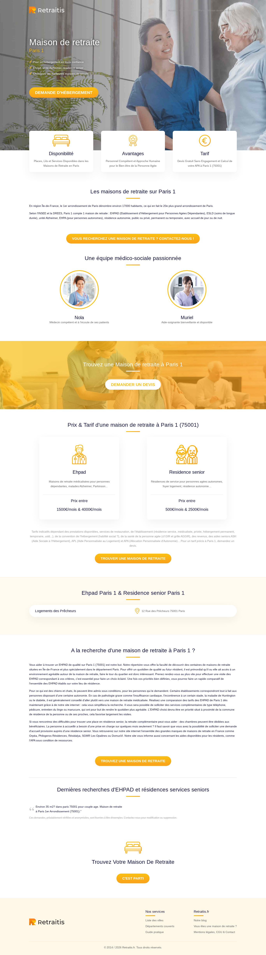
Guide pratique (154, 932)
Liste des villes (154, 920)
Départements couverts (159, 926)
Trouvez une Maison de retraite (133, 761)
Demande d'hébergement (63, 92)
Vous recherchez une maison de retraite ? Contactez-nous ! (133, 239)
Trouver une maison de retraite (133, 558)
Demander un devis (133, 384)
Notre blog (200, 920)
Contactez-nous (132, 817)
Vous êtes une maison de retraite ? (215, 926)
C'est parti (133, 878)
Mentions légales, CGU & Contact (214, 932)
